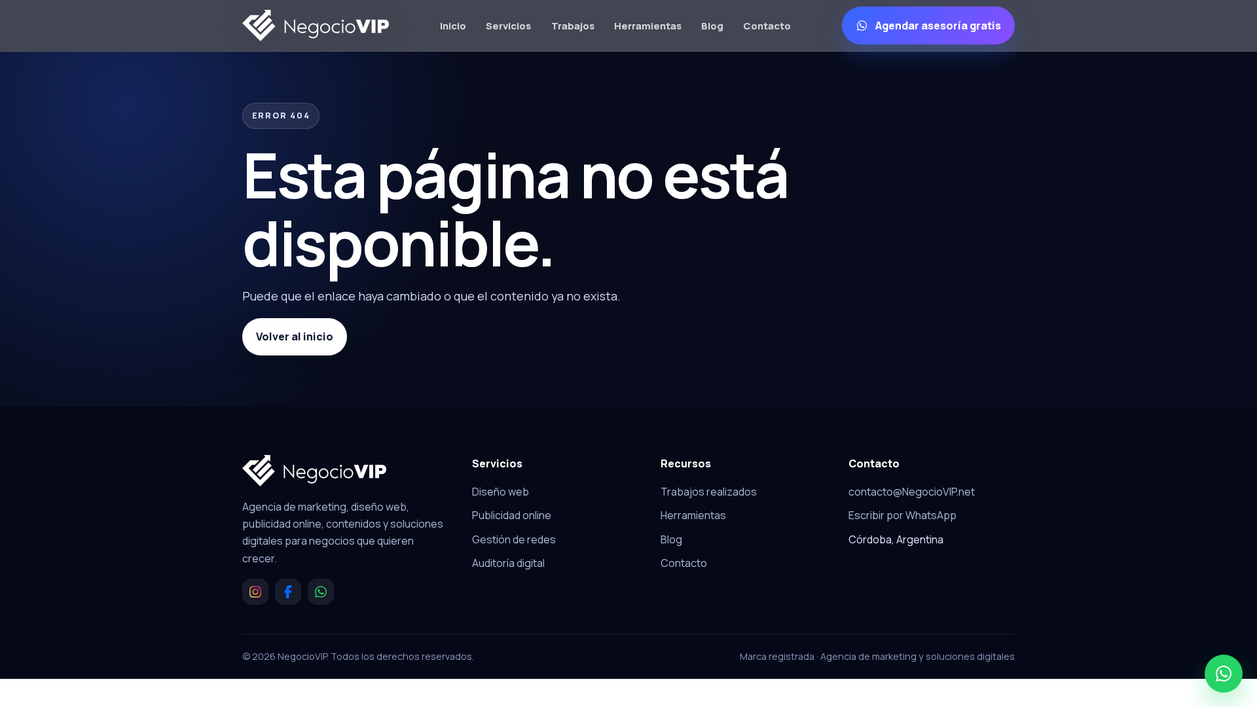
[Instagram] (255, 592)
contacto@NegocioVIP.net (911, 491)
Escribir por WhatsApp (902, 515)
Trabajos (572, 25)
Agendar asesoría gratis (938, 25)
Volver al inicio (294, 336)
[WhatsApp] (321, 592)
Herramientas (648, 25)
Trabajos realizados (709, 491)
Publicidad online (511, 515)
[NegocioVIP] (315, 25)
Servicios (508, 25)
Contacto (767, 25)
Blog (712, 25)
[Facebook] (288, 592)
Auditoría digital (508, 563)
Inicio (453, 25)
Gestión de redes (514, 539)
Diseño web (500, 491)
